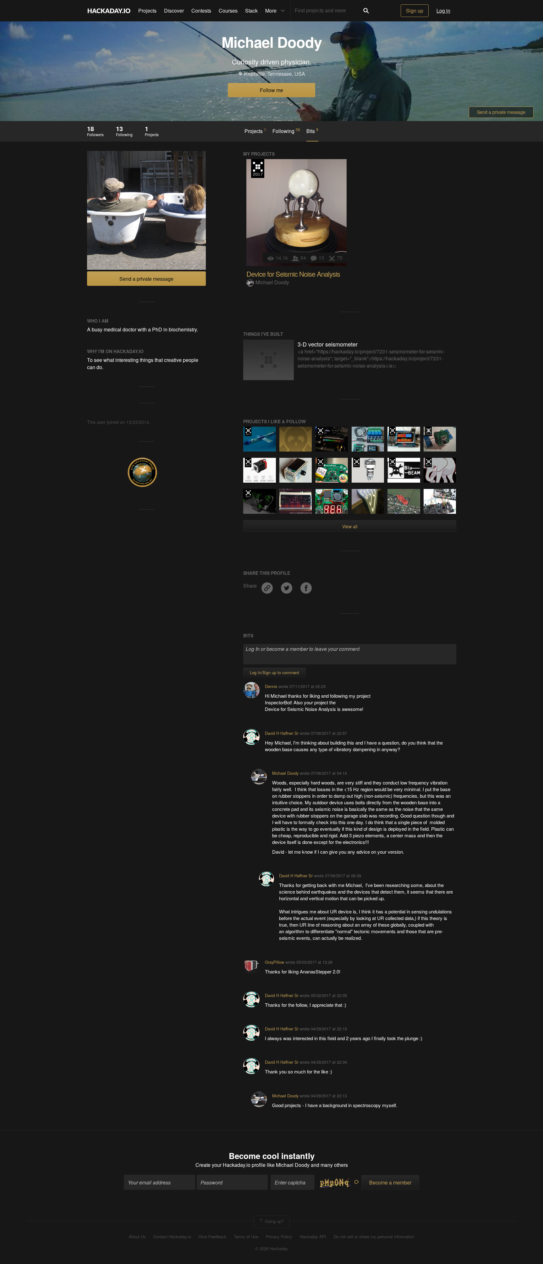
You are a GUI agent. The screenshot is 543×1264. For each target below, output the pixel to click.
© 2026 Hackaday (271, 1248)
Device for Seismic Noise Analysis (293, 274)
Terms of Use (246, 1236)
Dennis (271, 686)
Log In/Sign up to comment (274, 672)
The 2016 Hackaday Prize (392, 462)
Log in (443, 10)
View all (349, 526)
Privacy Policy (279, 1236)
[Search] (366, 10)
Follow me (271, 90)
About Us (137, 1236)
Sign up (414, 10)
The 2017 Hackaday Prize (257, 168)
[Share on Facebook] (306, 585)
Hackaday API (313, 1236)
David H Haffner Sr (282, 733)
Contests (201, 10)
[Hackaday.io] (109, 10)
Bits (312, 131)
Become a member (390, 1182)
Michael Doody (272, 282)
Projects (147, 10)
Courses (228, 10)
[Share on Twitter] (287, 585)
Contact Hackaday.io (172, 1236)
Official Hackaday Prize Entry (428, 431)
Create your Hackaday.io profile (230, 1164)
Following (286, 131)
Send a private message (501, 112)
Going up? (273, 1221)
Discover (174, 10)
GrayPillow (274, 962)
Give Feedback (212, 1236)
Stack (251, 10)
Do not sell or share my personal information (374, 1236)
